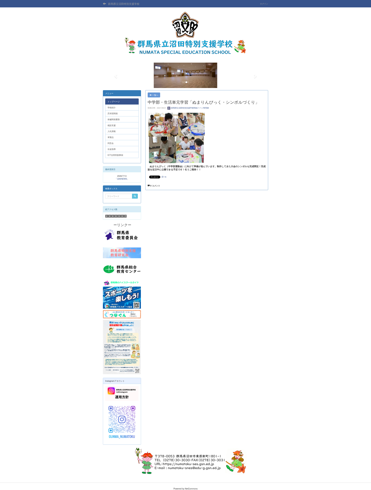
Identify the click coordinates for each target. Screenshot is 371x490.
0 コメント (155, 185)
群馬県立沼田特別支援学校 (123, 4)
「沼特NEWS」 (122, 178)
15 (165, 176)
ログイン (264, 3)
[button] (115, 75)
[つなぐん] (122, 314)
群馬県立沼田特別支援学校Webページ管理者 (190, 107)
